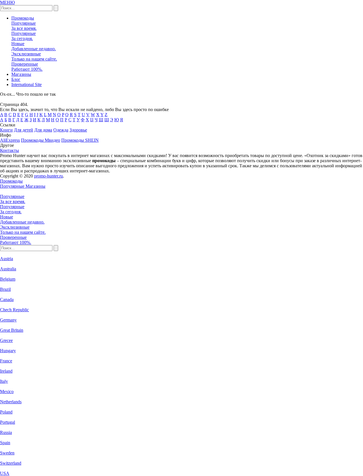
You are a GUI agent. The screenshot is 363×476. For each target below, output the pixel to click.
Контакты (9, 150)
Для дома (43, 130)
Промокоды (22, 18)
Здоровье (78, 130)
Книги (6, 130)
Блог (15, 79)
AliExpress (10, 140)
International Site (26, 84)
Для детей (23, 130)
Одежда (60, 130)
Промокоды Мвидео (40, 140)
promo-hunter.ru (48, 176)
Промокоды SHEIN (80, 140)
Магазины (21, 74)
